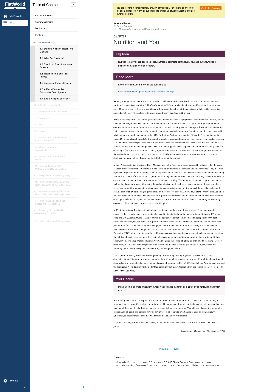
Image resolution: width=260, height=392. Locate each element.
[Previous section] (84, 387)
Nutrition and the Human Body (51, 111)
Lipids (39, 124)
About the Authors (44, 15)
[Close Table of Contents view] (73, 4)
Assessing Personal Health (55, 82)
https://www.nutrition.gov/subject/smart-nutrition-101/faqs (146, 91)
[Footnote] (207, 254)
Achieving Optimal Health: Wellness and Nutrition (49, 212)
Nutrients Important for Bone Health (50, 158)
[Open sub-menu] (34, 42)
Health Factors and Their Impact (54, 75)
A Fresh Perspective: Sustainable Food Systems (53, 91)
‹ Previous (163, 349)
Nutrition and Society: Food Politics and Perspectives (50, 202)
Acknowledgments (44, 21)
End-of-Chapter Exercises (55, 98)
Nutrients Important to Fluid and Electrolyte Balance (51, 139)
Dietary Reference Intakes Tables (53, 220)
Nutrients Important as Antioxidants (47, 148)
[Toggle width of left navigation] (24, 387)
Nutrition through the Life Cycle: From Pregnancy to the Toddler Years (53, 183)
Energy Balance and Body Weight (53, 175)
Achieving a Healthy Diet (48, 105)
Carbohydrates (43, 117)
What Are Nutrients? (52, 57)
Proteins (40, 130)
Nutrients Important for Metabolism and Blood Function (50, 167)
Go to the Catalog (210, 8)
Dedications (41, 28)
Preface (39, 34)
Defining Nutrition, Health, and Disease (56, 50)
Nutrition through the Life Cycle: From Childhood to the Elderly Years (52, 193)
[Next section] (255, 387)
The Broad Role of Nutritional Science (56, 66)
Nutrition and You (44, 42)
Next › (177, 349)
